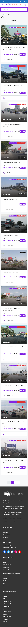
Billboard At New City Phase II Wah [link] (12, 385)
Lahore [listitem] (6, 596)
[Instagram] (15, 552)
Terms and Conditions (9, 547)
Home (4, 14)
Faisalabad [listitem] (7, 609)
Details (22, 54)
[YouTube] (19, 552)
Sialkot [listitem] (6, 622)
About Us (5, 532)
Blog (4, 562)
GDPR (4, 540)
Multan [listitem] (6, 614)
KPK (4, 583)
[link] (14, 35)
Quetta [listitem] (6, 619)
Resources (6, 567)
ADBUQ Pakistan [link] (9, 59)
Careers (5, 537)
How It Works (7, 565)
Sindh (4, 581)
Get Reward (6, 535)
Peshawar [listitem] (7, 606)
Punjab (5, 578)
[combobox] (16, 23)
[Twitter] (8, 552)
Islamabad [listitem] (7, 601)
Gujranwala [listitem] (7, 611)
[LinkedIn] (12, 552)
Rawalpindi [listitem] (7, 604)
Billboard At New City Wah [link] (10, 272)
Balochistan (6, 586)
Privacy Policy (7, 542)
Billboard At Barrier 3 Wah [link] (10, 236)
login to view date (7, 54)
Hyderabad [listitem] (7, 616)
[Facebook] (4, 552)
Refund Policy (7, 545)
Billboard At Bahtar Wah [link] (9, 199)
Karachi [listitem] (6, 599)
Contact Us (6, 570)
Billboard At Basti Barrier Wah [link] (11, 163)
